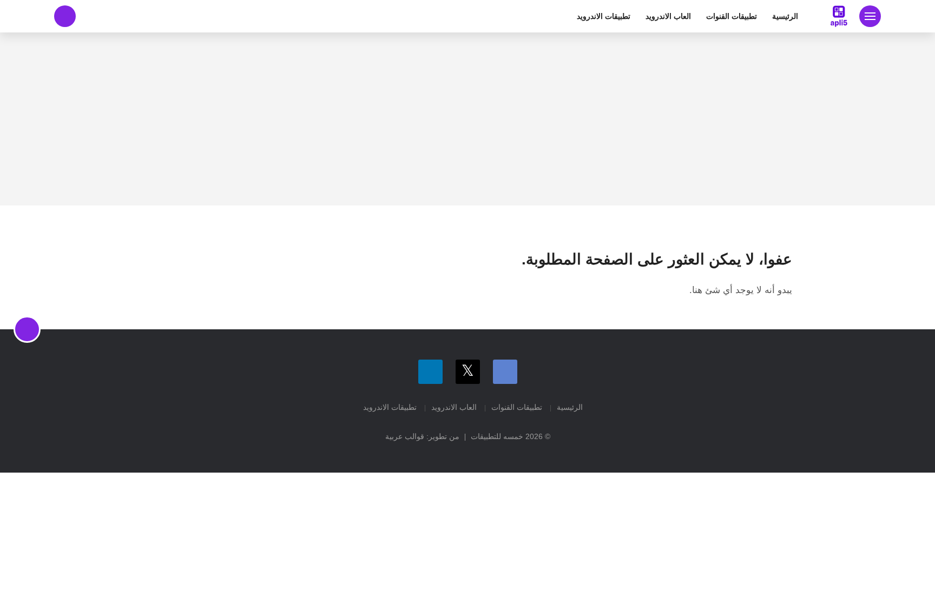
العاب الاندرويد (668, 16)
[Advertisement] (467, 119)
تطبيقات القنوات (731, 16)
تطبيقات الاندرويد (603, 16)
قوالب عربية (404, 436)
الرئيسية (785, 16)
